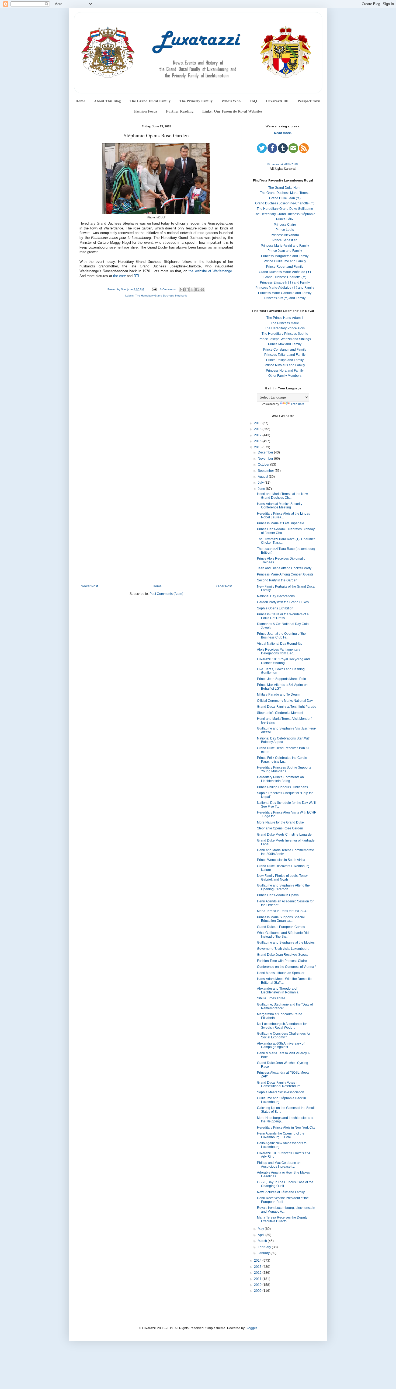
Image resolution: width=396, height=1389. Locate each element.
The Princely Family (196, 101)
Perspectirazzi (309, 101)
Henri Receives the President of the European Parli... (283, 1199)
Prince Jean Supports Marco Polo (281, 678)
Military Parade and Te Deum (278, 694)
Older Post (224, 586)
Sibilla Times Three (271, 998)
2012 (258, 1272)
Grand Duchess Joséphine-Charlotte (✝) (284, 203)
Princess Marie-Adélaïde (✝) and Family (284, 287)
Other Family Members (284, 375)
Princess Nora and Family (285, 370)
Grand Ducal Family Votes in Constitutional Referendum (278, 1084)
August (263, 476)
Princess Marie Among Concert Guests (285, 574)
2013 (258, 1266)
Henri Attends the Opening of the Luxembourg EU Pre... (280, 1135)
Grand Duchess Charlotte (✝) (284, 277)
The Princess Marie (285, 323)
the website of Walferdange (210, 271)
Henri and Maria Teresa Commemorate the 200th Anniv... (285, 852)
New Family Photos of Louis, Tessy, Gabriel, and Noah (282, 877)
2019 (258, 423)
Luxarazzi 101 (277, 101)
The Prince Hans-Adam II (284, 317)
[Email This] (182, 289)
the (119, 276)
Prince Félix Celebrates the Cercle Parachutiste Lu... (282, 759)
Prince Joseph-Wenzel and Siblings (285, 339)
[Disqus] (156, 373)
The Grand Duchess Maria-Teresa (285, 192)
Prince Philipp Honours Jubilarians (282, 787)
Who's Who (231, 101)
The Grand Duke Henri (284, 187)
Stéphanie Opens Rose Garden (280, 828)
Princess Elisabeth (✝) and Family (285, 282)
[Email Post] (153, 289)
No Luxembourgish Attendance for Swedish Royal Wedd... (282, 1025)
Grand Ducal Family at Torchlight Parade (286, 706)
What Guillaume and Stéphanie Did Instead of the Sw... (283, 934)
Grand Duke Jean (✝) (285, 198)
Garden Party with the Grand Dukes (283, 602)
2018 (258, 429)
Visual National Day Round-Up (279, 643)
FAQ (253, 101)
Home (80, 101)
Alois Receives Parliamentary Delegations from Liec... (278, 651)
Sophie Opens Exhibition (275, 608)
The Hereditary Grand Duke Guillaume (285, 208)
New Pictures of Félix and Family (281, 1192)
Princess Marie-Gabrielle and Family (284, 293)
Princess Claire (285, 224)
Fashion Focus (145, 111)
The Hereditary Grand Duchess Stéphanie (284, 214)
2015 (258, 447)
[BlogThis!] (187, 289)
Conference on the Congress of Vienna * (286, 966)
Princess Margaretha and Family (284, 256)
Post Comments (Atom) (166, 593)
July (261, 482)
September (266, 470)
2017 (258, 435)
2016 (258, 441)
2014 (258, 1260)
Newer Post (89, 586)
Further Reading (179, 111)
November (266, 458)
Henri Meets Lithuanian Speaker (280, 973)
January (264, 1253)
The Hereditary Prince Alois (285, 328)
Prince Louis (285, 229)
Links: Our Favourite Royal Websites (232, 111)
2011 (258, 1278)
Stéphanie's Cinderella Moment (280, 712)
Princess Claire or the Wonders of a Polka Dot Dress (283, 616)
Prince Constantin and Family (284, 349)
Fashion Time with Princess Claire (282, 960)
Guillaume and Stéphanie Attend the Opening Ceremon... (283, 887)
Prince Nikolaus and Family (285, 365)
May (261, 1228)
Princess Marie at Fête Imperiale (280, 523)
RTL (137, 276)
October (264, 464)
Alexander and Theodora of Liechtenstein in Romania (277, 990)
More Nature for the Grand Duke (280, 822)
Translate (297, 404)
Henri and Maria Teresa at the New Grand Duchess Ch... (282, 495)
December (266, 452)
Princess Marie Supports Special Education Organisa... (281, 919)
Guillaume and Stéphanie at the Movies (286, 942)
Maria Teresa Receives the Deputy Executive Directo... (282, 1219)
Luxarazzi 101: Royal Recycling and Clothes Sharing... (283, 661)
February (265, 1247)
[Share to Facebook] (197, 289)
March (263, 1241)
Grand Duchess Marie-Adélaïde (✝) (285, 272)
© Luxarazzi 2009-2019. (282, 164)
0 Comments (168, 289)
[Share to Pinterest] (202, 289)
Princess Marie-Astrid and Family (285, 245)
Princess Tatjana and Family (284, 354)
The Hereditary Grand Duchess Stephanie (161, 295)
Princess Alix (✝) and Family (284, 298)
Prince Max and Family (284, 344)
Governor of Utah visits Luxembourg (283, 948)
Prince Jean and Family (285, 250)
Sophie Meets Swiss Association (280, 1092)
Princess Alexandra (285, 235)
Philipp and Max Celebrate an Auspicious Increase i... (279, 1164)
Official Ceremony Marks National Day (285, 700)
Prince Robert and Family (284, 266)
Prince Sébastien (284, 240)
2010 (258, 1284)
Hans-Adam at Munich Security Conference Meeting (279, 505)
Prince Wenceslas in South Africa (281, 859)
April (261, 1235)
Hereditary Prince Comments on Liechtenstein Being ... (280, 779)
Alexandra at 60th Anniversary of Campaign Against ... (280, 1045)
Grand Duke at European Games (281, 927)
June (262, 488)
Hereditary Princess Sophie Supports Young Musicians (284, 769)
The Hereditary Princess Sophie (285, 333)
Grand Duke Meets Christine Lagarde (284, 834)
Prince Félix (284, 219)
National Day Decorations (276, 596)
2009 (258, 1290)
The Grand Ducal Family (150, 101)
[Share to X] (192, 289)
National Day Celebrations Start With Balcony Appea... (284, 740)
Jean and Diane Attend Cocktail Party (284, 568)
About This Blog (107, 101)
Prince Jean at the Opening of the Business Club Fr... (281, 635)
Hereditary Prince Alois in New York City (286, 1127)
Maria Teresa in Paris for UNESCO (282, 911)
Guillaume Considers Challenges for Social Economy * (283, 1035)
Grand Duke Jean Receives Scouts (282, 954)
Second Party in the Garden (277, 580)
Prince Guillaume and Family (285, 261)
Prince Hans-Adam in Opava (278, 895)
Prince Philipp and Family (285, 360)
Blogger (251, 1328)
